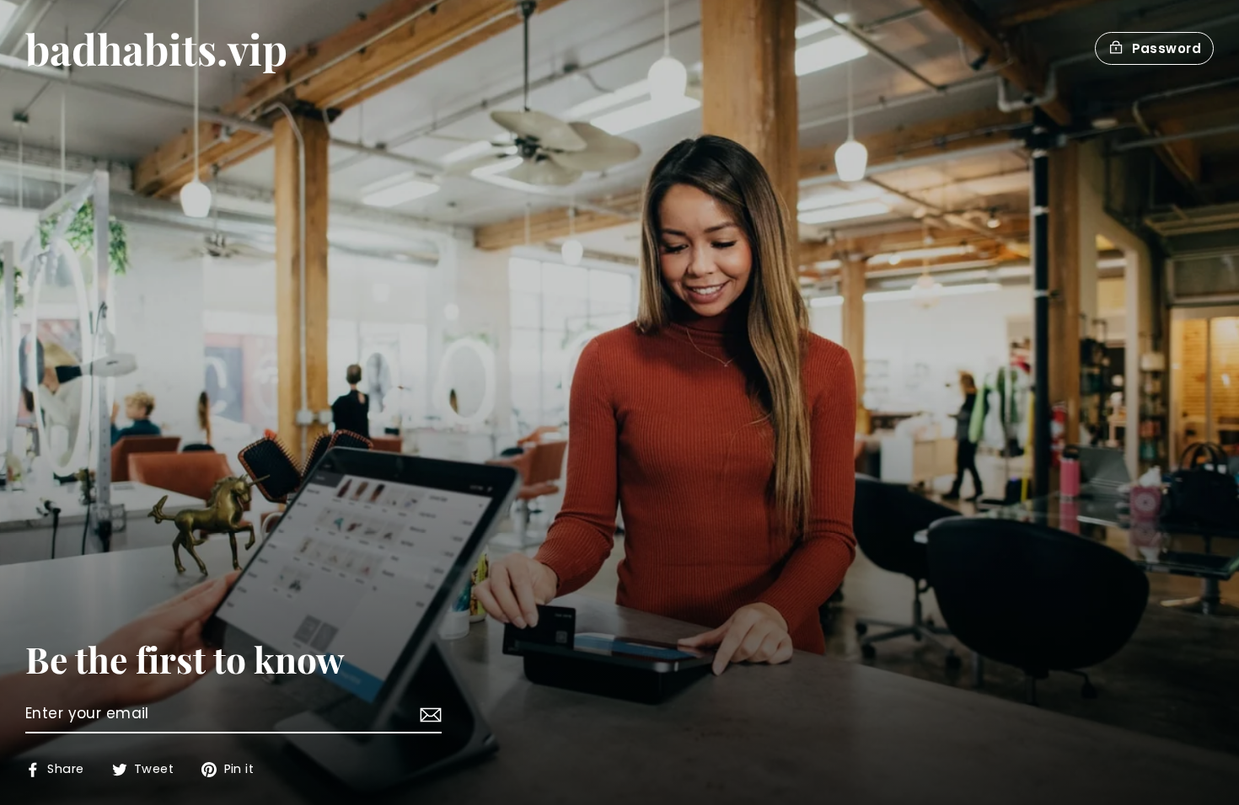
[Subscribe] (428, 714)
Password (1166, 48)
